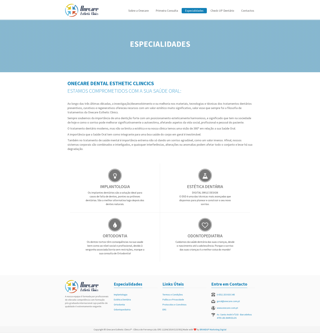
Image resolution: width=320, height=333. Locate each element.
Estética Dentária (122, 299)
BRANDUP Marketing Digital (213, 329)
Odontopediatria (122, 309)
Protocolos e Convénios (174, 304)
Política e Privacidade (173, 299)
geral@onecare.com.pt (228, 301)
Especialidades (194, 10)
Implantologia (120, 294)
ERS (164, 309)
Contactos (247, 10)
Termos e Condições (172, 294)
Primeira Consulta (167, 10)
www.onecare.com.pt (227, 307)
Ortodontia (119, 304)
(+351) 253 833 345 (226, 294)
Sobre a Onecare (138, 10)
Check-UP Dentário (222, 10)
